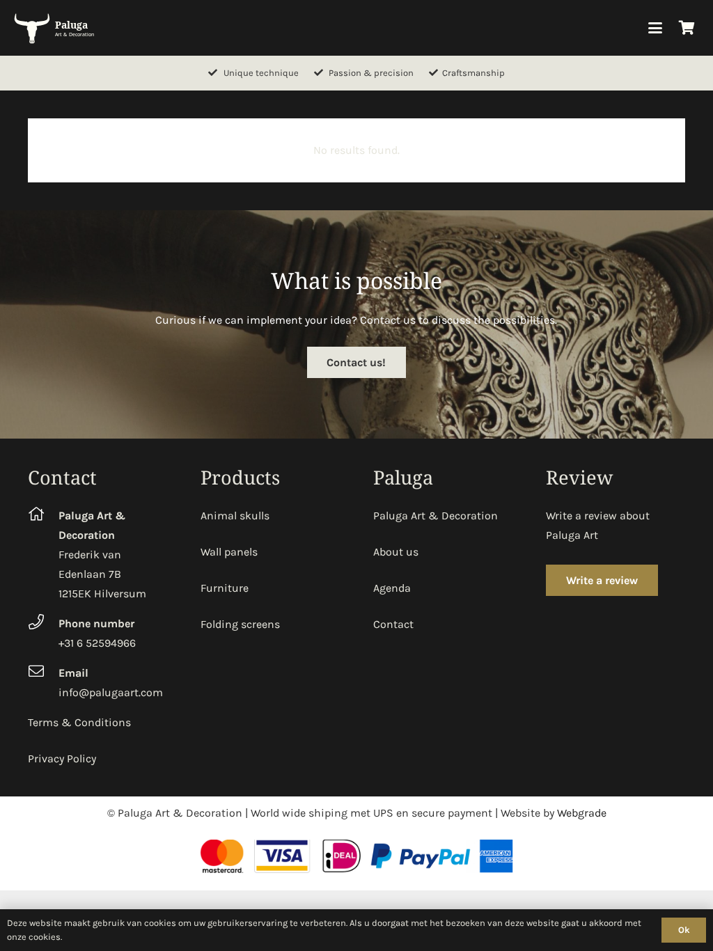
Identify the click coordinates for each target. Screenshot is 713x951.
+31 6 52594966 (97, 643)
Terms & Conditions (79, 722)
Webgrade (581, 812)
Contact (393, 624)
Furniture (225, 588)
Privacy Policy (62, 758)
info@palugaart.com (110, 692)
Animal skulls (235, 515)
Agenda (392, 588)
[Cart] (686, 28)
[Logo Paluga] (56, 27)
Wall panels (229, 551)
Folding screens (240, 624)
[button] (655, 28)
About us (395, 551)
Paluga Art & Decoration (435, 515)
